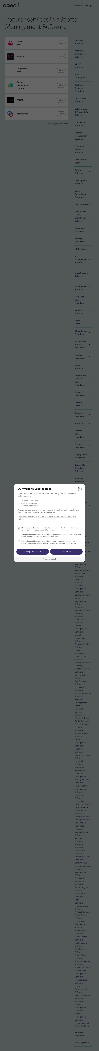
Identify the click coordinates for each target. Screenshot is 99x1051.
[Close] (79, 488)
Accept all (66, 551)
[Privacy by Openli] (49, 559)
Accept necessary (33, 551)
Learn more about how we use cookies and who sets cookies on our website (47, 518)
